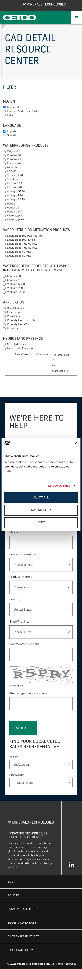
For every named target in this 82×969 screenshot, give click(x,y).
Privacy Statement (21, 909)
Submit (23, 728)
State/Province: (19, 621)
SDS (10, 881)
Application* (16, 774)
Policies (13, 895)
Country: (15, 599)
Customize (39, 510)
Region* (14, 756)
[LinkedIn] (71, 867)
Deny (41, 522)
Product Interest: (20, 577)
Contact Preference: (22, 554)
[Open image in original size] (44, 4)
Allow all (41, 497)
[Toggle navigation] (76, 17)
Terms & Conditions (22, 923)
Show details (59, 486)
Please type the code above (28, 693)
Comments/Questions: (24, 644)
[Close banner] (76, 442)
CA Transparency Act (23, 936)
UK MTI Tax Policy (20, 950)
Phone (13, 532)
